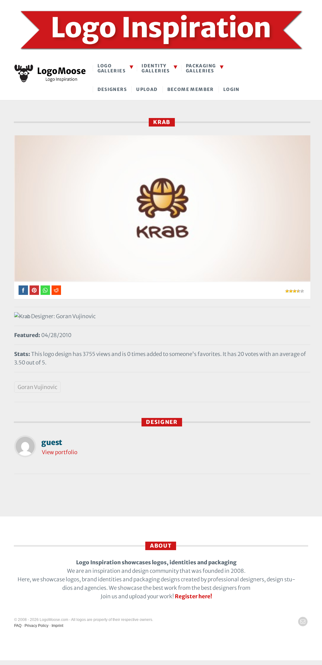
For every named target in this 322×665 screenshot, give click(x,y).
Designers (112, 89)
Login (231, 89)
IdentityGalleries (156, 68)
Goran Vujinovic (37, 387)
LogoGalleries (111, 68)
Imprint (57, 625)
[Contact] (303, 621)
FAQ (17, 625)
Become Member (190, 89)
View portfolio (59, 452)
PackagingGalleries (201, 68)
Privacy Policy (36, 625)
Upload (147, 89)
